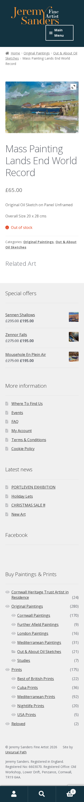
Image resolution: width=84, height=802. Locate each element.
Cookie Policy (23, 448)
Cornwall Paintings (33, 615)
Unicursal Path (16, 752)
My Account (21, 430)
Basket (65, 790)
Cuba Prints (27, 687)
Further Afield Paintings (38, 624)
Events (17, 412)
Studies (23, 660)
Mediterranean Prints (36, 696)
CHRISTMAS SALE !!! (28, 505)
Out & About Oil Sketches (39, 651)
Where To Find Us (27, 403)
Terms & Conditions (28, 439)
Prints (16, 669)
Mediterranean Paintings (39, 642)
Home (15, 53)
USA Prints (26, 714)
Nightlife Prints (30, 705)
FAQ (14, 421)
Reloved (18, 723)
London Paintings (32, 633)
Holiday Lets (22, 496)
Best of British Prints (35, 678)
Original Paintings (37, 53)
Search (42, 794)
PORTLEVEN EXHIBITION (33, 487)
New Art (18, 514)
